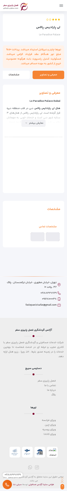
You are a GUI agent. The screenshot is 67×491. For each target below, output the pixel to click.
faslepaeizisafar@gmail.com (41, 305)
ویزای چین (50, 425)
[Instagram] (37, 467)
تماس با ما (50, 386)
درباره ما (51, 390)
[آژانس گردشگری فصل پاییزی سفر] (15, 6)
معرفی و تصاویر (48, 75)
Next (9, 137)
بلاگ (53, 395)
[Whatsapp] (30, 467)
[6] (52, 153)
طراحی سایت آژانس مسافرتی (41, 484)
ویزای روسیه (49, 430)
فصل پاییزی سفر (47, 381)
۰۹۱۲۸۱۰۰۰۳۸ (49, 299)
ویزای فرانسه (49, 420)
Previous (58, 137)
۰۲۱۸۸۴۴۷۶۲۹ (49, 293)
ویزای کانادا (50, 434)
